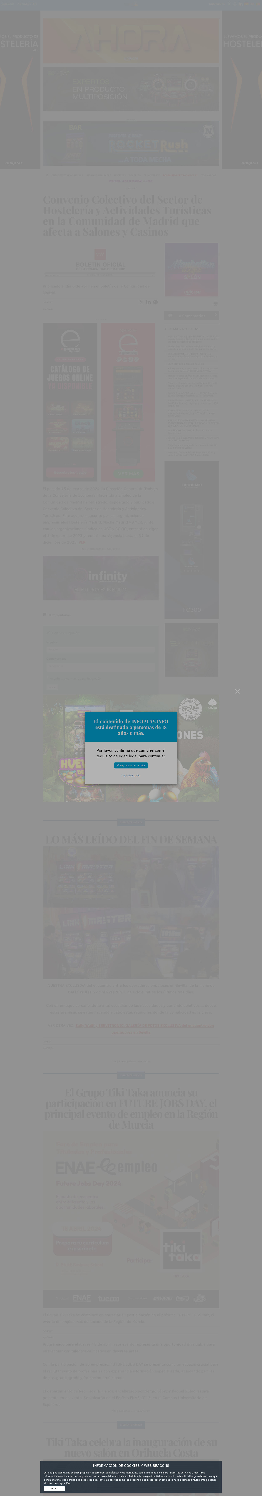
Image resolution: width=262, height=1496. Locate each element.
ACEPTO (54, 1488)
